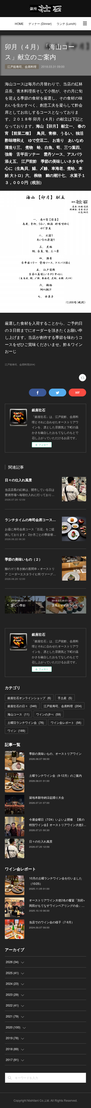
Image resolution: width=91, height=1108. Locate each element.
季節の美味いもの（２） (23, 559)
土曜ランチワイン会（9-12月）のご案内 (55, 775)
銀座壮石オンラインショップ (29, 698)
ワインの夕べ (48, 714)
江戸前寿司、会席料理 (21, 66)
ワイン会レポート (66, 722)
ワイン (16, 730)
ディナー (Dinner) (40, 23)
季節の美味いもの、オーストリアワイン (55, 753)
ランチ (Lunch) (66, 23)
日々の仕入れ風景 (18, 479)
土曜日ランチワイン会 (26, 722)
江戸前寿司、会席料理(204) (20, 364)
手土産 (65, 698)
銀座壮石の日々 (22, 706)
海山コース (18, 714)
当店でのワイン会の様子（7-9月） (51, 922)
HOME (19, 23)
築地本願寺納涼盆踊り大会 (46, 797)
